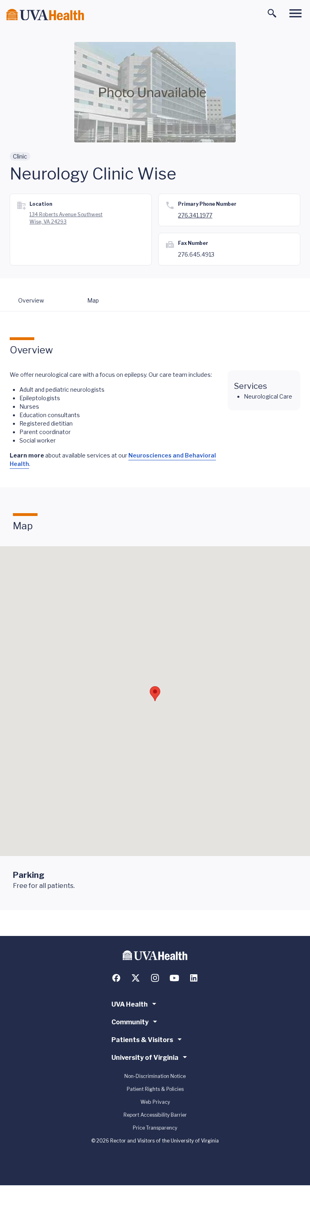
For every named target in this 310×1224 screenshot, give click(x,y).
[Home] (45, 15)
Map (93, 300)
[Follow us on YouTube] (174, 978)
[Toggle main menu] (295, 13)
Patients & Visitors (142, 1040)
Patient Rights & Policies (155, 1089)
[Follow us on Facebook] (116, 978)
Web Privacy (155, 1102)
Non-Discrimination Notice (155, 1076)
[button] (155, 693)
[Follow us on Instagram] (155, 978)
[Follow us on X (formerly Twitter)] (135, 978)
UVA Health (129, 1004)
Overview (31, 300)
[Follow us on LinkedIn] (194, 978)
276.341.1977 (195, 215)
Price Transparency (155, 1128)
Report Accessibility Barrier (155, 1115)
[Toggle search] (272, 13)
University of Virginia (144, 1057)
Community (130, 1022)
